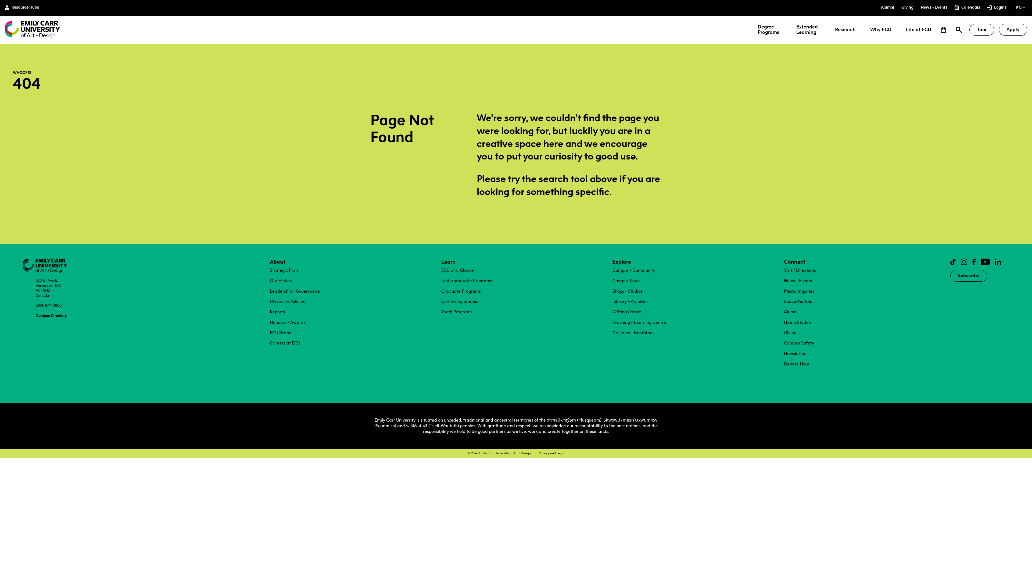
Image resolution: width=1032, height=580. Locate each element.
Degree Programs (768, 29)
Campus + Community (633, 270)
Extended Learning (807, 29)
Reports (277, 311)
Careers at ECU (285, 343)
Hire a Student (798, 322)
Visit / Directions (800, 270)
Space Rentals (798, 301)
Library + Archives (629, 301)
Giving (790, 332)
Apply (1013, 29)
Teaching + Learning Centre (639, 322)
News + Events (798, 280)
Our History (281, 280)
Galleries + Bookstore (633, 332)
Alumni (791, 311)
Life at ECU (918, 29)
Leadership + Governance (295, 291)
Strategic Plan (284, 270)
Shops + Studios (627, 291)
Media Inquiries (799, 291)
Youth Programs (456, 311)
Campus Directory (51, 315)
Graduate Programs (461, 291)
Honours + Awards (288, 322)
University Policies (287, 301)
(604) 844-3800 (49, 305)
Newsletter (795, 353)
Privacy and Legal (551, 453)
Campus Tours (626, 280)
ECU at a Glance (457, 270)
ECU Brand (281, 332)
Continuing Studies (459, 301)
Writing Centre (626, 311)
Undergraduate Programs (466, 280)
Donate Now (796, 364)
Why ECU (880, 29)
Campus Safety (799, 343)
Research (845, 29)
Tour (982, 29)
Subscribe (969, 275)
